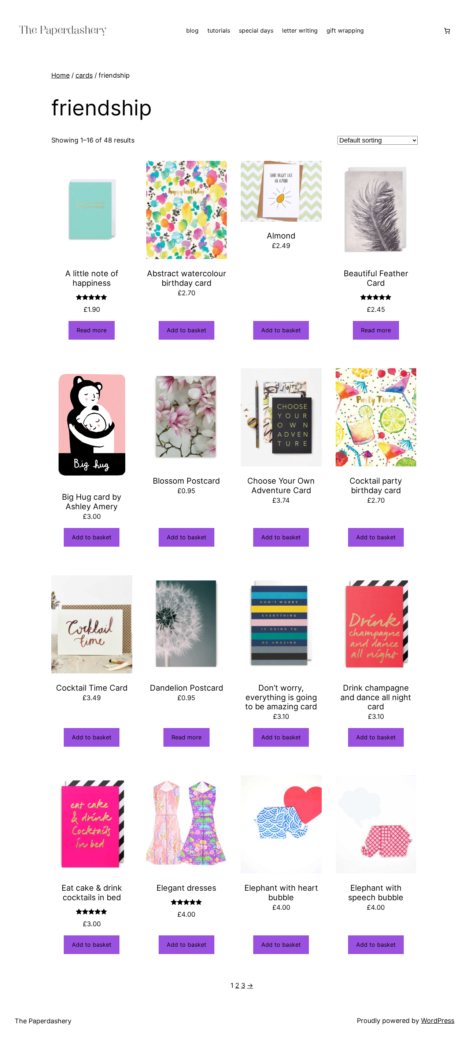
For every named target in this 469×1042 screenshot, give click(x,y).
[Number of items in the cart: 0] (447, 30)
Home (60, 75)
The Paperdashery (43, 1021)
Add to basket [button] (186, 330)
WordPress (437, 1020)
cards (84, 75)
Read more (92, 330)
